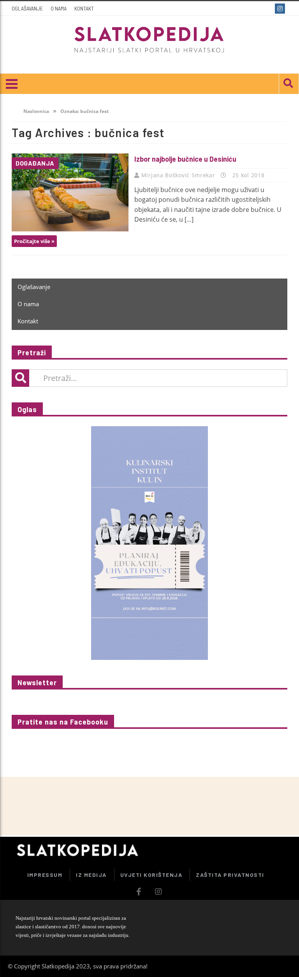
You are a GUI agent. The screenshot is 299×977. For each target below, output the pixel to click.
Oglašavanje (27, 8)
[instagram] (281, 9)
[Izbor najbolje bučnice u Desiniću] (70, 192)
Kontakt (84, 8)
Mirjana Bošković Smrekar (179, 175)
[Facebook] (267, 9)
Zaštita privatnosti (230, 874)
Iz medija (91, 874)
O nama (59, 8)
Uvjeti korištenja (151, 874)
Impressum (45, 874)
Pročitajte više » (34, 241)
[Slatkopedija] (149, 39)
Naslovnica (35, 111)
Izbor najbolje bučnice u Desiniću (185, 159)
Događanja (35, 163)
